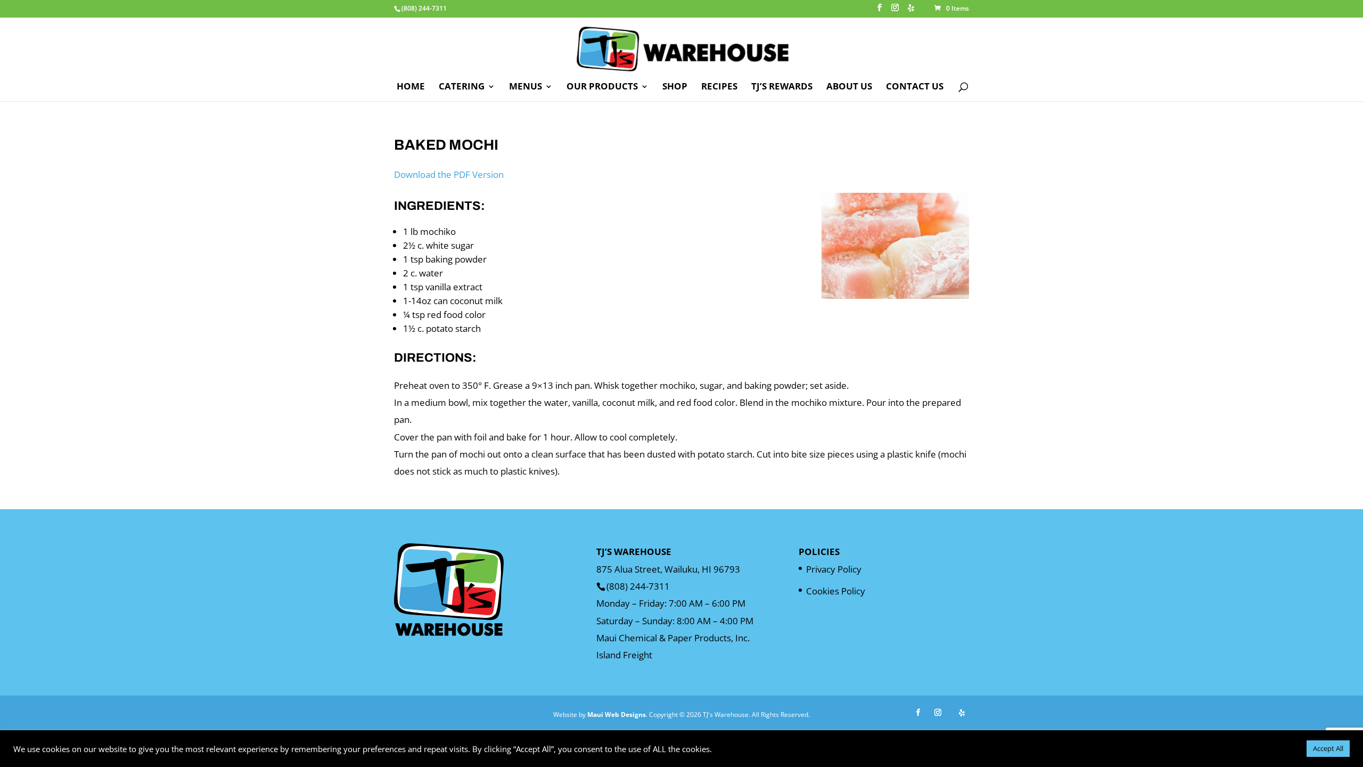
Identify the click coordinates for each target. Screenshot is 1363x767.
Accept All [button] (1328, 748)
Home (411, 87)
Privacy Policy (833, 569)
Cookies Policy (835, 591)
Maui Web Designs (616, 714)
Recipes (719, 87)
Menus (525, 87)
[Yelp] (911, 11)
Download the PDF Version (449, 174)
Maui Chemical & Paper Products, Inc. (673, 638)
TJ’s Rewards (781, 87)
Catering (462, 87)
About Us (849, 87)
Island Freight (624, 655)
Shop (674, 87)
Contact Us (914, 87)
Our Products (602, 87)
